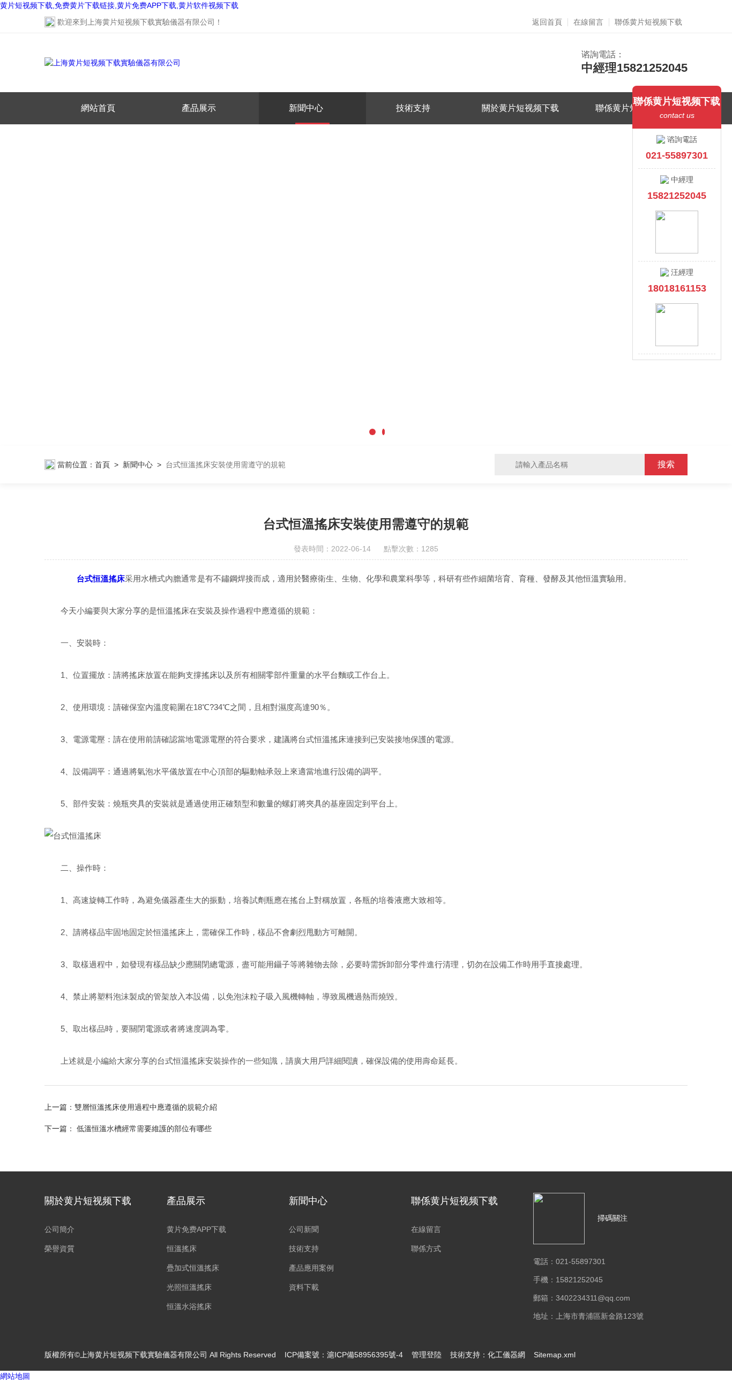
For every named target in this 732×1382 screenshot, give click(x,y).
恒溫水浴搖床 (189, 1306)
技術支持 (413, 108)
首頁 (102, 464)
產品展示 (199, 108)
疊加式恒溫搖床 (193, 1268)
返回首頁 (547, 22)
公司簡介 (59, 1229)
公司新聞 (304, 1229)
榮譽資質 (59, 1248)
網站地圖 (15, 1376)
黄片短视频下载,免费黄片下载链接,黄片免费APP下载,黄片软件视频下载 (119, 5)
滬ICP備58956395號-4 (365, 1354)
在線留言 (588, 22)
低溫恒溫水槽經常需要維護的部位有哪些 (144, 1128)
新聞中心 (306, 108)
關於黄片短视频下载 (520, 108)
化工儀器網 (506, 1354)
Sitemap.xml (555, 1354)
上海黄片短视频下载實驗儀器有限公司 (151, 22)
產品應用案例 (311, 1268)
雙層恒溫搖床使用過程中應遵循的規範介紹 (145, 1107)
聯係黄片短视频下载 (648, 22)
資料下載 (304, 1287)
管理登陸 (427, 1354)
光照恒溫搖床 (189, 1287)
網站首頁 (98, 108)
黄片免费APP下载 (196, 1229)
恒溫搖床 (182, 1248)
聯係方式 (426, 1248)
